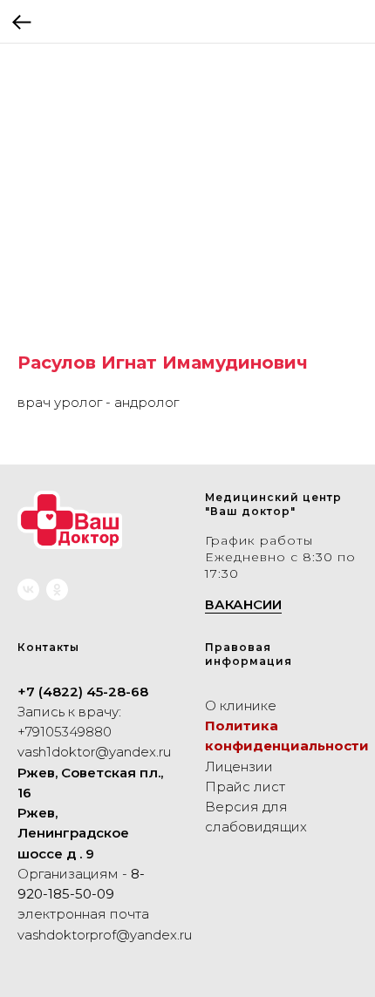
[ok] (57, 589)
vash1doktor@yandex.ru (94, 751)
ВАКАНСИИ (243, 604)
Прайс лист (245, 786)
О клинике (240, 705)
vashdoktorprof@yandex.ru (104, 934)
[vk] (28, 589)
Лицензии (239, 766)
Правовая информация (248, 654)
